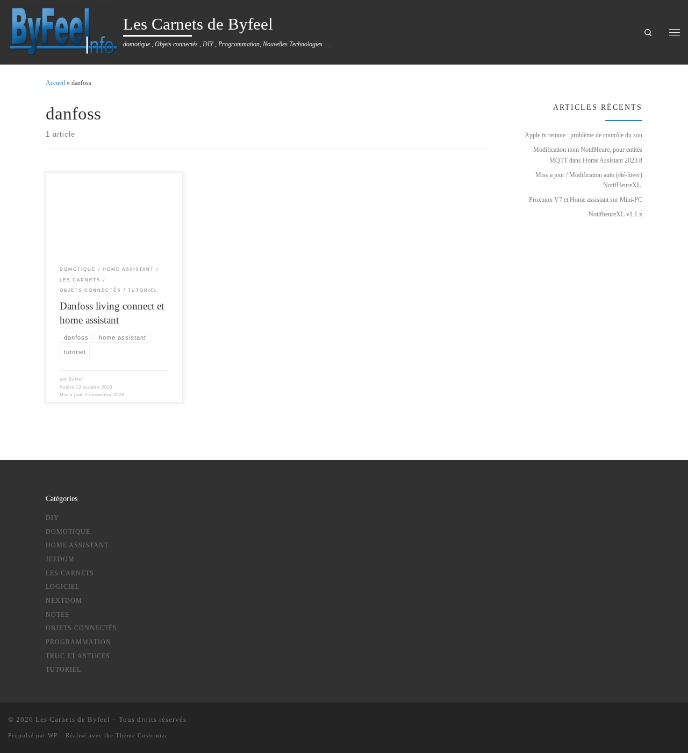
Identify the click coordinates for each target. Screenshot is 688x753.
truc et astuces (78, 656)
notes (57, 614)
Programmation (78, 642)
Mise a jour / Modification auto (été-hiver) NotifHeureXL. (588, 180)
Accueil (55, 83)
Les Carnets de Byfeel (72, 719)
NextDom (64, 600)
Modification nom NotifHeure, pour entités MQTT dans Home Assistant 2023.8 (587, 155)
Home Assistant (77, 545)
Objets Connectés (81, 628)
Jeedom (60, 559)
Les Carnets (70, 573)
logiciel (63, 586)
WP (53, 735)
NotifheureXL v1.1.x (615, 214)
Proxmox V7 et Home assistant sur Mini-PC (585, 199)
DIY (52, 518)
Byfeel (76, 379)
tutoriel (63, 669)
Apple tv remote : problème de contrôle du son (583, 135)
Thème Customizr (142, 735)
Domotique (68, 532)
